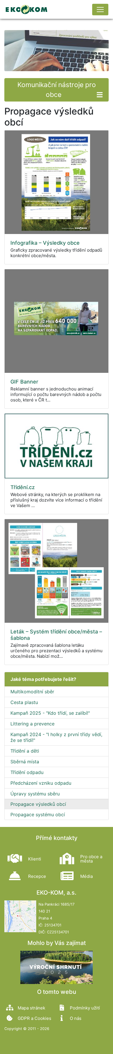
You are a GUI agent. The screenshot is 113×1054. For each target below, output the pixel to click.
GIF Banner (24, 382)
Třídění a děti (24, 751)
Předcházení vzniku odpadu (40, 783)
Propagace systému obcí (37, 814)
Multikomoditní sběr (32, 691)
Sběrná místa (24, 761)
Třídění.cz (22, 487)
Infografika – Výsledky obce (45, 243)
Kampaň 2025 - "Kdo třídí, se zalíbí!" (50, 713)
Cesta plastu (24, 702)
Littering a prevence (32, 724)
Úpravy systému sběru (35, 794)
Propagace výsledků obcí (38, 804)
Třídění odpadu (26, 772)
